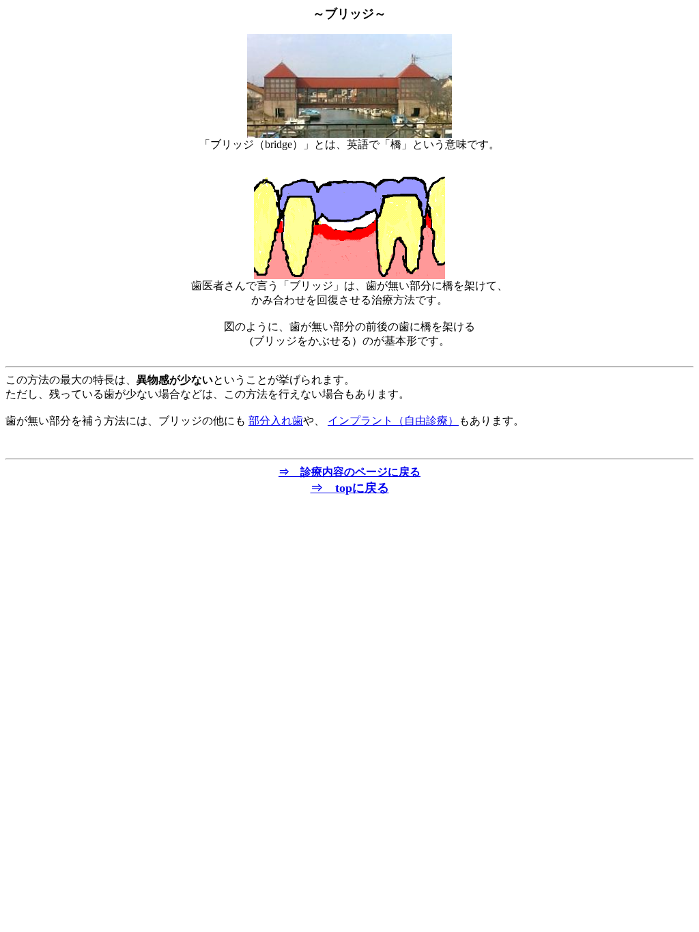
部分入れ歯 (275, 420)
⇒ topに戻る (350, 488)
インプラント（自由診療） (393, 420)
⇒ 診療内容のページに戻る (349, 472)
